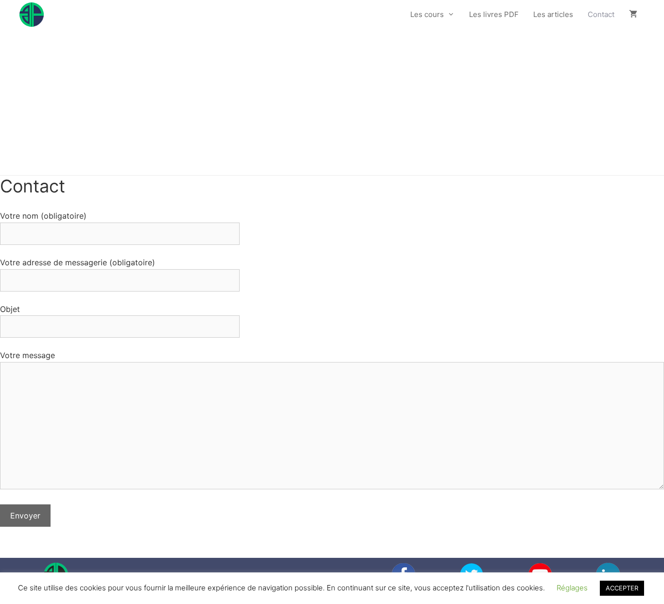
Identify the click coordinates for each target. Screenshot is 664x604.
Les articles (553, 14)
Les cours (427, 14)
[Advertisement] (332, 102)
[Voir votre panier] (633, 14)
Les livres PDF (494, 14)
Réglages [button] (572, 587)
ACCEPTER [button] (622, 588)
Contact (601, 14)
